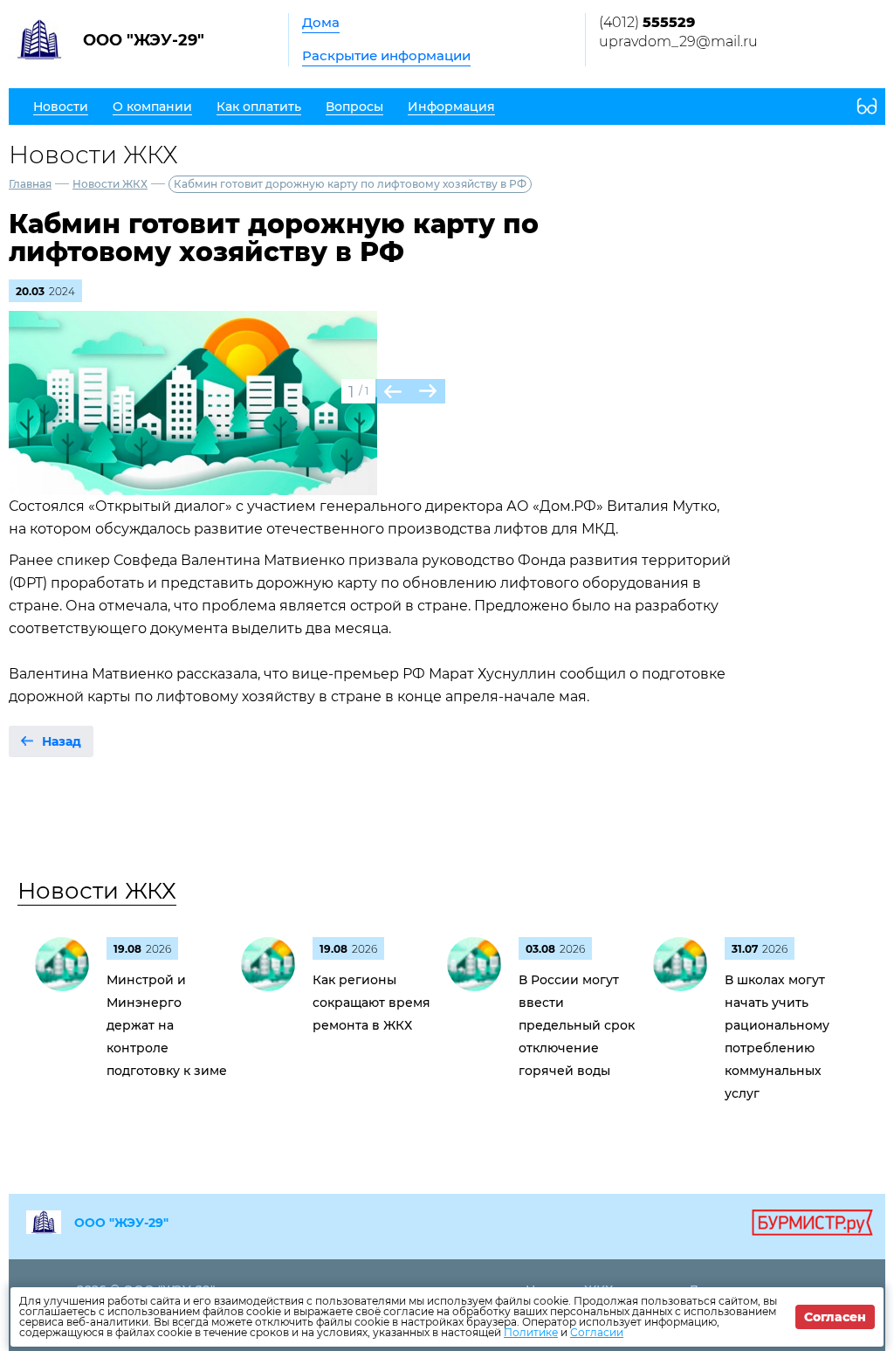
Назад (61, 741)
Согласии (596, 1332)
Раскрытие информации (386, 55)
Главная (30, 183)
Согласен (835, 1317)
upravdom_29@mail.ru (678, 41)
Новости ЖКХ (110, 183)
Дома (321, 22)
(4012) (647, 22)
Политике (531, 1332)
